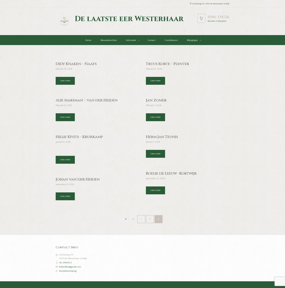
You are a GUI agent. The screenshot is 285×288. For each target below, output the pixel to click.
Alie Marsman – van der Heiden (87, 100)
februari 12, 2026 (64, 105)
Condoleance (171, 40)
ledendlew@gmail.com (70, 267)
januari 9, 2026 (153, 142)
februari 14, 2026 (154, 69)
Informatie (131, 40)
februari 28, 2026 (64, 69)
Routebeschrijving (68, 271)
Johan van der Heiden (78, 179)
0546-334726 (218, 17)
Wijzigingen (192, 40)
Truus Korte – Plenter (167, 63)
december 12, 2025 (65, 184)
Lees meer (65, 80)
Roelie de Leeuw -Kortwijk (171, 173)
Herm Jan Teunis (162, 136)
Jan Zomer (156, 100)
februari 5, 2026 (153, 105)
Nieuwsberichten (108, 40)
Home (88, 40)
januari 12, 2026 (63, 142)
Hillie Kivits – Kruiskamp (79, 136)
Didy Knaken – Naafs (76, 63)
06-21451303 (65, 262)
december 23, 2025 (155, 178)
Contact (151, 40)
